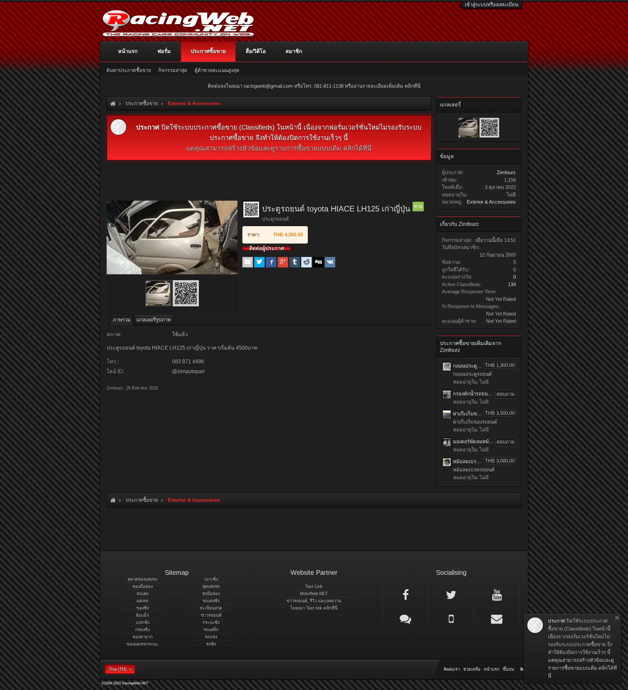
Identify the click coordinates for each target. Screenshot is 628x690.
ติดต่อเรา (452, 669)
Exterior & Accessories (491, 202)
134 (512, 284)
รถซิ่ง (211, 644)
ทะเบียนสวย (211, 608)
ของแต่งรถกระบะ (142, 644)
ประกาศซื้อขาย (208, 51)
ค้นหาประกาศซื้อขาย (128, 70)
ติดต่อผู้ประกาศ (266, 248)
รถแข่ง (211, 636)
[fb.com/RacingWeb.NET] (405, 594)
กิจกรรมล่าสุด (172, 70)
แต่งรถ (142, 600)
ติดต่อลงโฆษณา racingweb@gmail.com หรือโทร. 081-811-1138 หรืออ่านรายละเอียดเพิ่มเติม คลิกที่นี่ (314, 86)
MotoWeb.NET (314, 593)
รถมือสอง (211, 593)
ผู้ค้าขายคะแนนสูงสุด (217, 70)
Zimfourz (115, 388)
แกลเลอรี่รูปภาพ (153, 319)
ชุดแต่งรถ (211, 586)
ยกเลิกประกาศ (617, 617)
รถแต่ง (142, 593)
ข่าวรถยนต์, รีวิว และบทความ (314, 600)
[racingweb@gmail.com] (496, 618)
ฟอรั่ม (164, 51)
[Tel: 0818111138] (451, 618)
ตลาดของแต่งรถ (142, 579)
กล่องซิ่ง (142, 629)
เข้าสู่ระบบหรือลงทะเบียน (491, 4)
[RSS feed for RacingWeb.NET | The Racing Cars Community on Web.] (522, 662)
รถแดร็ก (210, 629)
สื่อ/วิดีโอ (256, 51)
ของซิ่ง (142, 608)
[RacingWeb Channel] (496, 594)
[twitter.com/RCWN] (451, 594)
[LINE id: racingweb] (405, 618)
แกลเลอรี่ (450, 104)
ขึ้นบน (508, 669)
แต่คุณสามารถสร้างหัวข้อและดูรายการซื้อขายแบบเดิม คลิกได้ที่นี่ (279, 148)
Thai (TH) (117, 669)
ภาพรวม (122, 319)
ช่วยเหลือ (471, 669)
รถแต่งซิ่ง (210, 600)
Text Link (314, 586)
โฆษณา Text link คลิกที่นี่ (314, 608)
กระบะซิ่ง (210, 622)
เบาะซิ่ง (211, 579)
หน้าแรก (128, 51)
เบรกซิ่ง (142, 622)
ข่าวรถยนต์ (211, 615)
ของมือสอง (142, 586)
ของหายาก (142, 636)
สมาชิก (294, 51)
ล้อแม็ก (142, 615)
